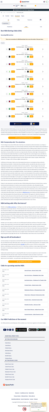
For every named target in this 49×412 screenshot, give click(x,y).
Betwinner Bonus (9, 350)
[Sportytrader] (1, 12)
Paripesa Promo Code (10, 379)
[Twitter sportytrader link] (10, 330)
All (3, 15)
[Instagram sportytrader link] (13, 330)
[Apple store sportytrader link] (32, 329)
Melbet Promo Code (9, 369)
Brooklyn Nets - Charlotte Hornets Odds (33, 299)
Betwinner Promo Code (10, 371)
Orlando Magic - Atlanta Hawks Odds (32, 285)
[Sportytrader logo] (24, 384)
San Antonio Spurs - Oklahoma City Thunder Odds (35, 280)
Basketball (17, 15)
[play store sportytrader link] (41, 329)
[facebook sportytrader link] (8, 330)
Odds (5, 12)
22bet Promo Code (9, 374)
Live (41, 26)
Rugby (22, 15)
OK (38, 409)
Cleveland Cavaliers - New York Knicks (24, 106)
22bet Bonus (8, 353)
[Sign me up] (44, 2)
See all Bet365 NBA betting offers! (25, 137)
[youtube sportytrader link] (4, 330)
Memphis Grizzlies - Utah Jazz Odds (32, 304)
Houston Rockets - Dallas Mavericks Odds (33, 314)
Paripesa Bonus (8, 358)
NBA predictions (12, 207)
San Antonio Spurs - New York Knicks (24, 47)
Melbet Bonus (8, 348)
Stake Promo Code (9, 364)
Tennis (12, 15)
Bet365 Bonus (8, 355)
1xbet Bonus (8, 345)
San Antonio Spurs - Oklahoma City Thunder (24, 91)
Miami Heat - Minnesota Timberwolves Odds (34, 294)
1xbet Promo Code (9, 366)
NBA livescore (26, 192)
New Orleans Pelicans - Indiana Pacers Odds (34, 309)
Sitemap (36, 399)
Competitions (5, 23)
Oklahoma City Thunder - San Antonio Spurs (24, 84)
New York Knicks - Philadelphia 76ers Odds (34, 275)
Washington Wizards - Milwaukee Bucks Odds (34, 290)
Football (7, 15)
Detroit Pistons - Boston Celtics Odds (32, 270)
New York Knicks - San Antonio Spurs (24, 54)
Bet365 (22, 244)
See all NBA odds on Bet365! (25, 261)
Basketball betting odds (11, 12)
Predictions (9, 26)
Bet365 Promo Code (9, 376)
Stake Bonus (8, 342)
